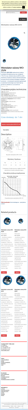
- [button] (23, 7)
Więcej (3, 272)
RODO (2, 395)
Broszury (3, 375)
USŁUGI (18, 406)
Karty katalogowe (5, 374)
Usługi (2, 361)
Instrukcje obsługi (5, 376)
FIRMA (12, 406)
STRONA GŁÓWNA (6, 406)
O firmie (3, 388)
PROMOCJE (11, 407)
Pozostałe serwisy (5, 390)
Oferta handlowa (5, 359)
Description (6, 129)
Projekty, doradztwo (5, 362)
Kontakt (3, 394)
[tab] (6, 129)
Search (23, 12)
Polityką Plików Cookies (16, 3)
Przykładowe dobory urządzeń (8, 379)
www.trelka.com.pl (5, 350)
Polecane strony (4, 391)
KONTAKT (17, 407)
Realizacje (3, 363)
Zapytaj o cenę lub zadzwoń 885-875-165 (11, 124)
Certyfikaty (3, 378)
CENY (15, 406)
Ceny (2, 365)
